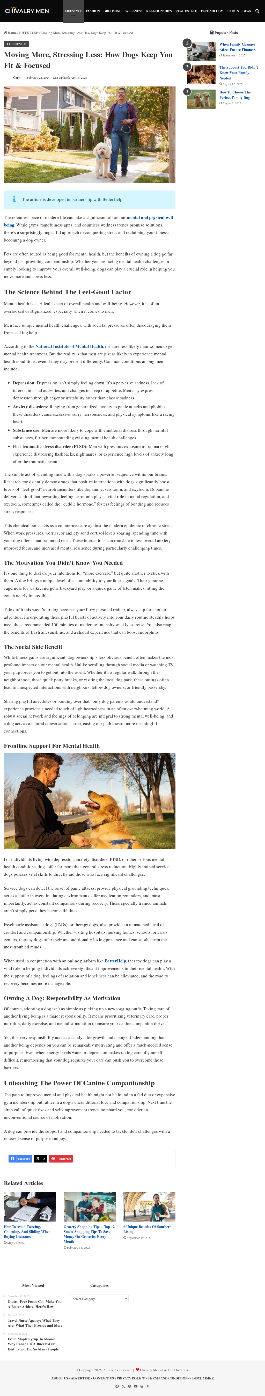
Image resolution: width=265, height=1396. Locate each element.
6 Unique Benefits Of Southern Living (147, 1229)
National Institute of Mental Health (69, 346)
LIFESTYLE (73, 11)
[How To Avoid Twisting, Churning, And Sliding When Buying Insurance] (30, 1207)
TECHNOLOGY (212, 11)
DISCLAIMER (203, 1378)
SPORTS (233, 11)
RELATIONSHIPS (159, 11)
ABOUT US (59, 1378)
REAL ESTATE (186, 11)
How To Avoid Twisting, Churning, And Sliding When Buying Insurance (27, 1231)
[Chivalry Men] (27, 11)
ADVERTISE (80, 1378)
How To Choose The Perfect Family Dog (235, 94)
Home (12, 32)
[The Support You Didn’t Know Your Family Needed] (201, 74)
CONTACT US (103, 1378)
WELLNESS (134, 11)
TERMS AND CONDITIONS (168, 1378)
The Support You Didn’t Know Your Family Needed (238, 72)
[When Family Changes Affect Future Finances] (201, 51)
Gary (16, 77)
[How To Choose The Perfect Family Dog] (201, 99)
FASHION (93, 11)
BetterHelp (115, 961)
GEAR (247, 11)
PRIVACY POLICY (131, 1378)
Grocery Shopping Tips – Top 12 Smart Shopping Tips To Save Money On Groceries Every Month (89, 1234)
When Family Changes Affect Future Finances (237, 46)
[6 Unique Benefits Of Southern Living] (149, 1207)
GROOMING (113, 11)
